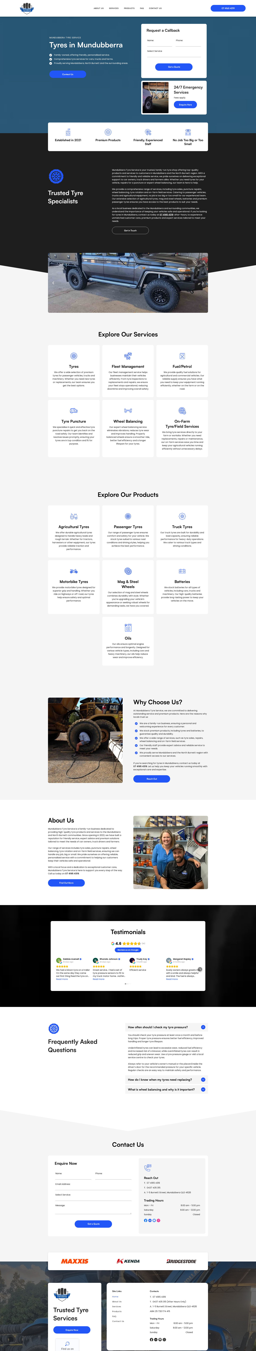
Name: (150, 40)
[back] (53, 283)
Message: (60, 1205)
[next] (203, 283)
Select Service (154, 51)
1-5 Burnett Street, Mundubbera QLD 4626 (169, 1192)
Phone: (179, 40)
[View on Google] (58, 960)
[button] (56, 969)
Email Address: (62, 1184)
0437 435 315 (153, 1187)
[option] (74, 1261)
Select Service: (63, 1194)
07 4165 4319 (166, 214)
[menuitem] (98, 8)
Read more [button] (62, 979)
